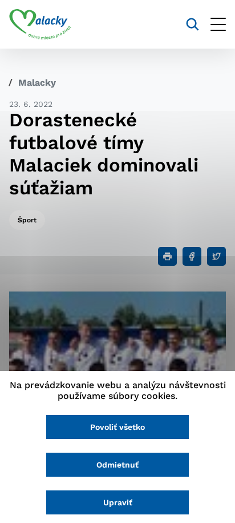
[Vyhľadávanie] (192, 24)
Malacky (37, 82)
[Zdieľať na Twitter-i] (216, 256)
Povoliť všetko (117, 427)
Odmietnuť (117, 464)
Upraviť (117, 502)
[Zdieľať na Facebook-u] (192, 256)
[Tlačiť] (167, 256)
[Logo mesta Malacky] (40, 24)
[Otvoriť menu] (218, 24)
